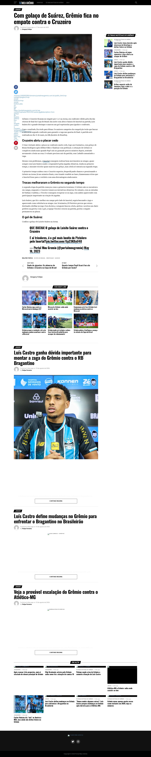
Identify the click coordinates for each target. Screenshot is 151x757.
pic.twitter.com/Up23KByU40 (64, 241)
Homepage (40, 2)
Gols (67, 2)
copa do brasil (40, 258)
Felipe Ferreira (27, 370)
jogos (58, 258)
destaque (50, 258)
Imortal (46, 161)
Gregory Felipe (27, 29)
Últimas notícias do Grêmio (54, 2)
